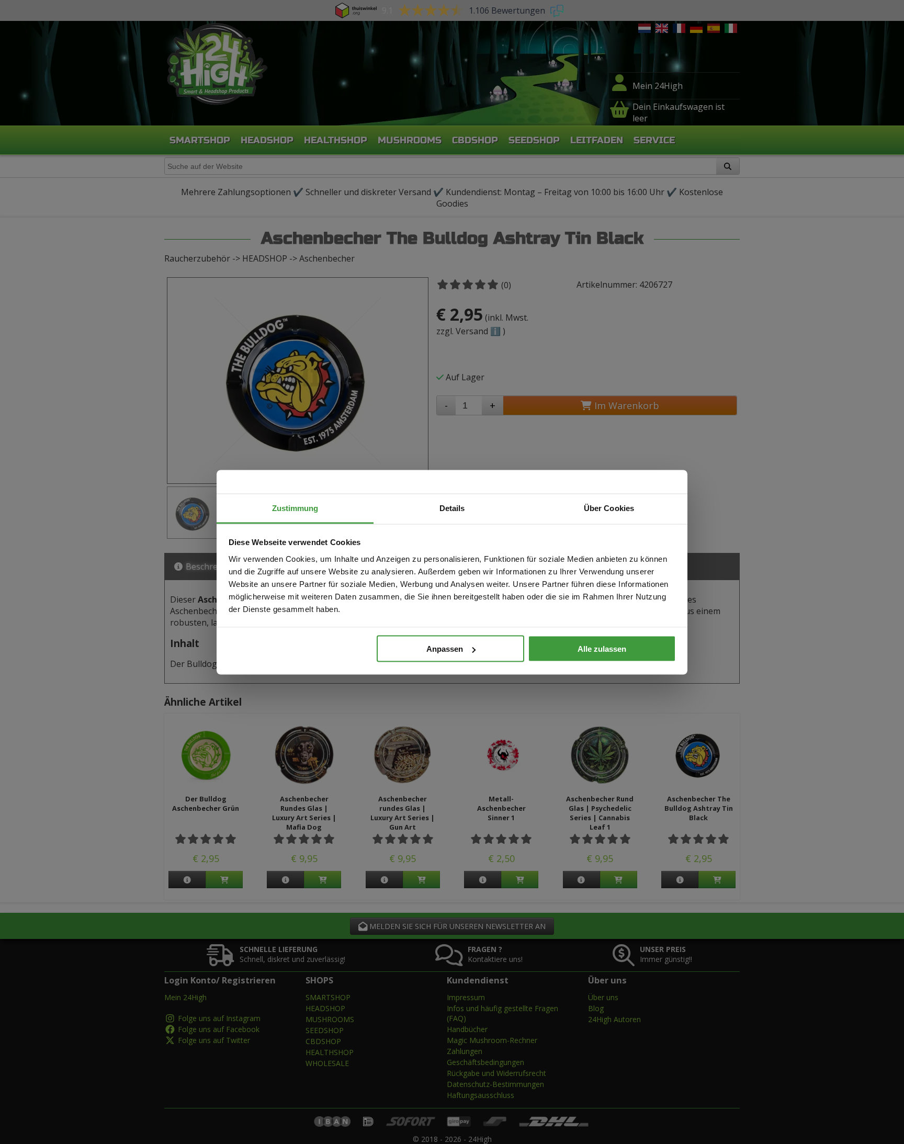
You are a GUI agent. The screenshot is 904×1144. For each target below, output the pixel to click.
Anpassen (444, 648)
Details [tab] (452, 507)
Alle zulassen (602, 648)
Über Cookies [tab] (609, 507)
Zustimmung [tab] (295, 507)
